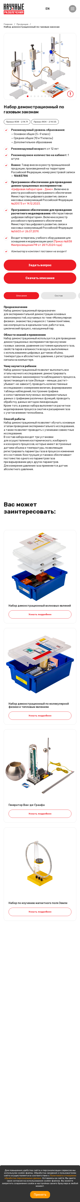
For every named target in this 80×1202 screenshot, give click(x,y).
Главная (8, 24)
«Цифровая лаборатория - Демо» (32, 189)
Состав (59, 295)
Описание (21, 295)
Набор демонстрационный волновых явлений (40, 605)
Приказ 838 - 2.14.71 (17, 121)
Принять (40, 1194)
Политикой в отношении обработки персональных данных (40, 1176)
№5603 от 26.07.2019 (25, 231)
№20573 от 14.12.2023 (25, 203)
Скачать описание (40, 278)
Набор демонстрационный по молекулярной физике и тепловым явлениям (39, 705)
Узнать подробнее (40, 614)
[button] (27, 96)
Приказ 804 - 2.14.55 (45, 121)
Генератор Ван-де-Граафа (27, 805)
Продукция (22, 24)
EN (47, 8)
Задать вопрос (40, 265)
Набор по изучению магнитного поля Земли (38, 903)
